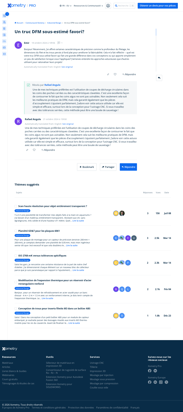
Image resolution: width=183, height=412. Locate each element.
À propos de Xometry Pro (15, 407)
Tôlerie (93, 367)
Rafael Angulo (52, 84)
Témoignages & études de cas (18, 383)
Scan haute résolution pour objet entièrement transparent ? (52, 206)
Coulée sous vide (99, 387)
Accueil (20, 23)
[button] (87, 167)
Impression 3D (98, 371)
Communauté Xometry (35, 23)
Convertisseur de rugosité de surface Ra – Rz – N (66, 372)
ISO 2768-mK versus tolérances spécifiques (42, 255)
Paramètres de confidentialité (112, 407)
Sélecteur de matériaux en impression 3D (60, 364)
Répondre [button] (49, 150)
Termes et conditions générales (49, 407)
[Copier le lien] (108, 74)
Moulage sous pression (102, 379)
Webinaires (8, 375)
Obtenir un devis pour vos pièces (158, 5)
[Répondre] (159, 78)
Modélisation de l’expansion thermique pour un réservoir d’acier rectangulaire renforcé (54, 282)
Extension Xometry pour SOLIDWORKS (59, 386)
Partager (110, 167)
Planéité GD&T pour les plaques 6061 (39, 230)
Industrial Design (54, 23)
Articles (6, 367)
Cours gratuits (10, 379)
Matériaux (7, 362)
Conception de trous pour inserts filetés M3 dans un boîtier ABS (54, 308)
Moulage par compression (104, 383)
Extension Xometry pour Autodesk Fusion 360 (64, 379)
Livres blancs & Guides (14, 371)
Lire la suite (78, 220)
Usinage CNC (97, 362)
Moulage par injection (101, 375)
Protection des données (81, 407)
